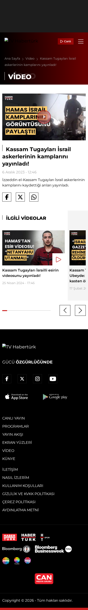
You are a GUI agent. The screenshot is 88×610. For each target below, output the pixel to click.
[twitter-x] (22, 378)
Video (30, 58)
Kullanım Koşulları (22, 486)
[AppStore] (16, 396)
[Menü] (80, 41)
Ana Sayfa (13, 58)
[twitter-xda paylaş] (20, 197)
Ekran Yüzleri (17, 442)
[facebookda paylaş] (6, 197)
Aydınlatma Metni (20, 510)
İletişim (10, 469)
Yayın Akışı (12, 434)
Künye (8, 459)
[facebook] (6, 378)
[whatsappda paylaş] (33, 197)
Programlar (15, 426)
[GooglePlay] (54, 396)
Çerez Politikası (19, 502)
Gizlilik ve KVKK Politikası (28, 494)
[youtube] (52, 378)
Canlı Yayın (13, 418)
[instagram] (37, 378)
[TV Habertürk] (21, 41)
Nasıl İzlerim (15, 477)
